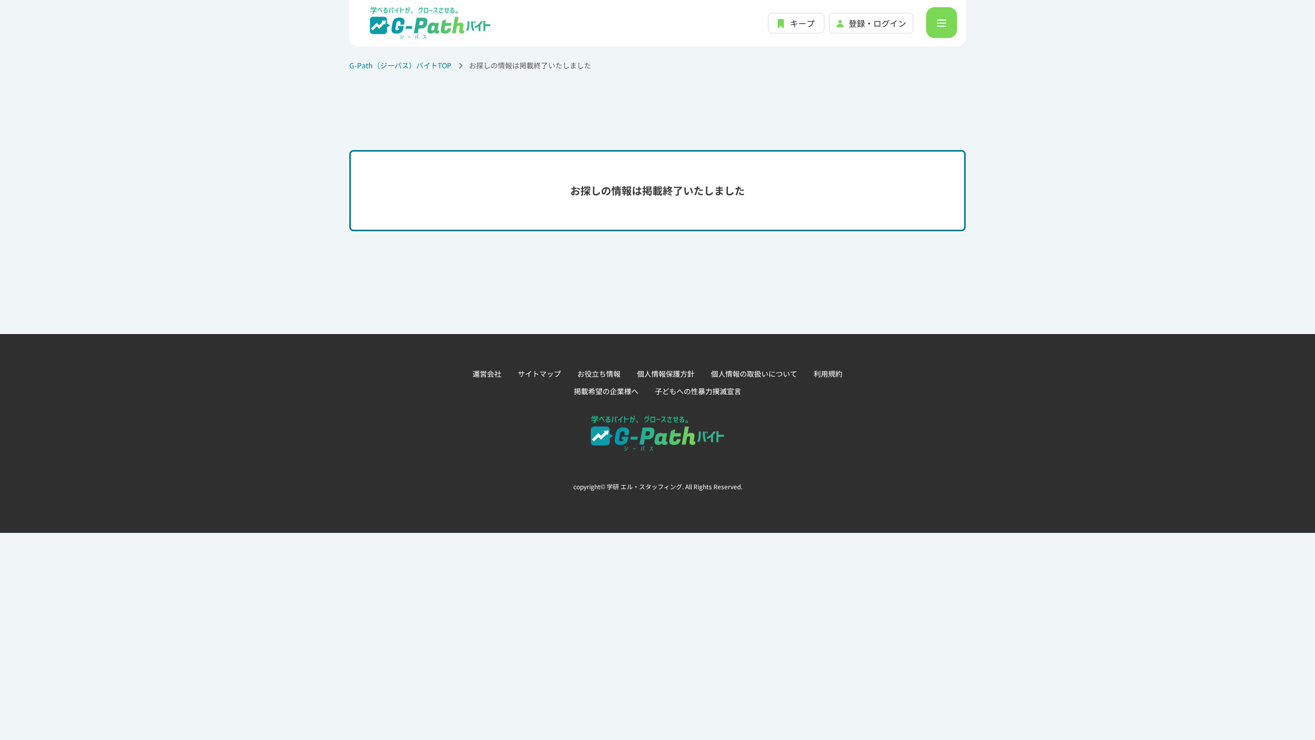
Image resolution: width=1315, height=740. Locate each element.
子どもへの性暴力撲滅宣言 (698, 391)
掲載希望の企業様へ (606, 391)
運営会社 (487, 373)
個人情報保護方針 (665, 373)
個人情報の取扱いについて (754, 373)
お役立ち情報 (599, 373)
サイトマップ (539, 373)
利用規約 (828, 373)
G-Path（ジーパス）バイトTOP (400, 65)
